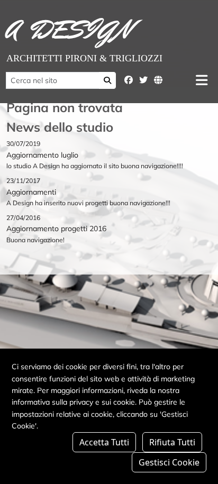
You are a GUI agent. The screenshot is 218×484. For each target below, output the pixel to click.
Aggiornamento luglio (42, 155)
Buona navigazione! (35, 240)
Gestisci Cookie (169, 462)
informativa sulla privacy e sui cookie (73, 402)
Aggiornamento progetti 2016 (56, 228)
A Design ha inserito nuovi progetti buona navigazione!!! (88, 203)
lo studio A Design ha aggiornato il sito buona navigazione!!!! (94, 166)
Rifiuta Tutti (172, 442)
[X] (143, 80)
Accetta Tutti (104, 442)
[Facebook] (128, 80)
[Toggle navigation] (201, 80)
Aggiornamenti (31, 192)
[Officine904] (158, 80)
